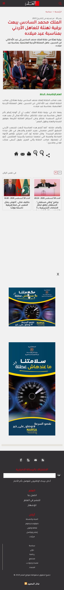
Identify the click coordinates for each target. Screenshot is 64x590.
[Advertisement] (26, 294)
